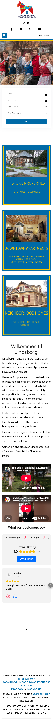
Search (27, 121)
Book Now (42, 35)
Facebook (18, 689)
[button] (2, 585)
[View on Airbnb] (9, 575)
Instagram (34, 689)
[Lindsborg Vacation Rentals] (26, 9)
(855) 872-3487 (26, 678)
